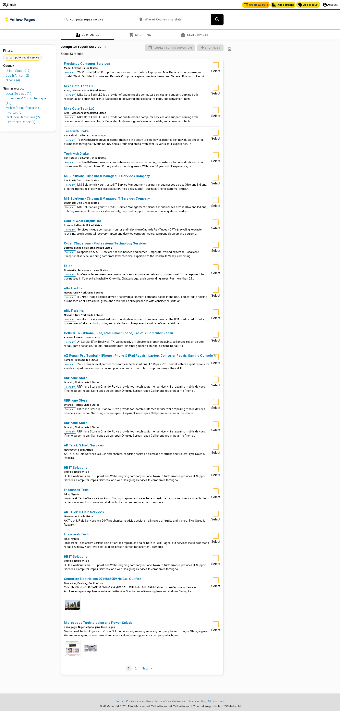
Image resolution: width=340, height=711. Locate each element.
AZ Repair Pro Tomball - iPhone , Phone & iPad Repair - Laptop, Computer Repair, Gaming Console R (140, 355)
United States (18, 71)
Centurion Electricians (23, 117)
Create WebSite (256, 4)
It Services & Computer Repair (26, 100)
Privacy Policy (145, 701)
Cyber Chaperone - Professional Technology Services (105, 243)
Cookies (131, 701)
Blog (204, 701)
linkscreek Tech (76, 490)
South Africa (17, 75)
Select (215, 71)
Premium (70, 72)
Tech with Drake (76, 131)
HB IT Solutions (75, 467)
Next (147, 668)
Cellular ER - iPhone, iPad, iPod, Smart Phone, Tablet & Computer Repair (118, 333)
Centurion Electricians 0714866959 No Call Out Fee (102, 579)
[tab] (87, 35)
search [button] (66, 19)
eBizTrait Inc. (74, 288)
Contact (120, 701)
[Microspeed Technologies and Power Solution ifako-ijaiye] (72, 648)
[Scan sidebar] (281, 49)
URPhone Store (76, 378)
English (9, 4)
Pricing (196, 701)
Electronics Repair (20, 122)
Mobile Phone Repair (22, 108)
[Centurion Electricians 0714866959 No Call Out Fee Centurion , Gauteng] (72, 604)
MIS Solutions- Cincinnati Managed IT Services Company (107, 176)
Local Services (19, 93)
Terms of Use (162, 701)
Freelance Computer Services (87, 64)
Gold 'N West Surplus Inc (82, 221)
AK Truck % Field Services (84, 445)
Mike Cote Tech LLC (79, 86)
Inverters (14, 112)
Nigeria (13, 80)
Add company (283, 4)
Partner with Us (181, 701)
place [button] (141, 19)
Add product (308, 4)
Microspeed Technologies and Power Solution (99, 623)
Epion (68, 266)
